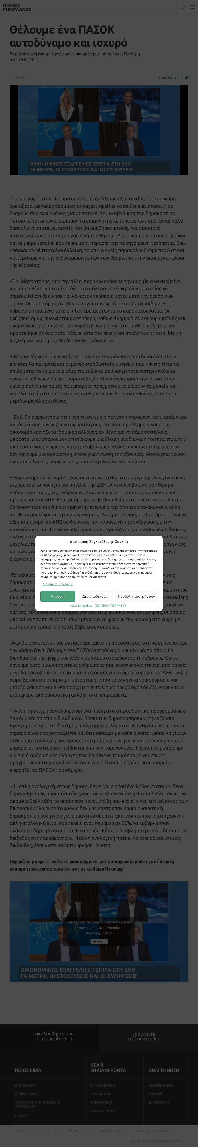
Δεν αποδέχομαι (95, 596)
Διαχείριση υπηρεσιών (58, 584)
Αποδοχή (58, 596)
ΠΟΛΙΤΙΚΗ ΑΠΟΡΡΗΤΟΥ (110, 605)
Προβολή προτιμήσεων (136, 596)
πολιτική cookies (81, 605)
